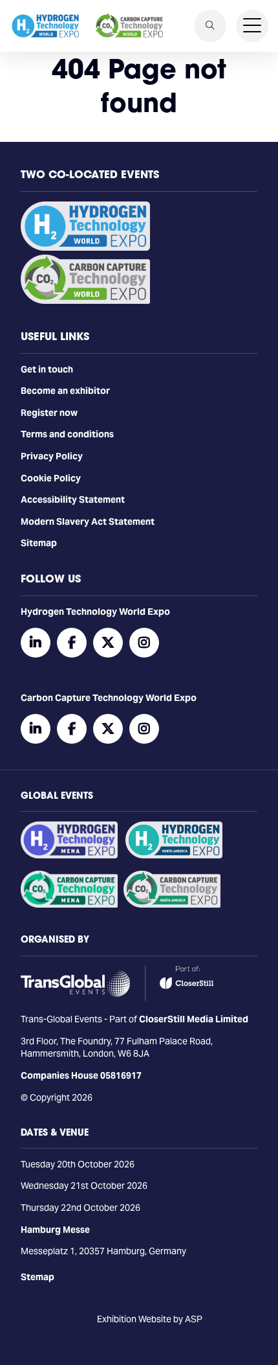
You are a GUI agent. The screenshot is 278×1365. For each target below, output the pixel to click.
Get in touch (47, 369)
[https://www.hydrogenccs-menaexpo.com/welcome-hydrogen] (69, 855)
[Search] (210, 26)
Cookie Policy (51, 478)
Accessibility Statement (73, 499)
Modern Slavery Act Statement (88, 521)
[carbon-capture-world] (85, 300)
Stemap (37, 1277)
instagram (144, 643)
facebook (72, 643)
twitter (108, 643)
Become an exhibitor (65, 390)
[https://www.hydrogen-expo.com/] (173, 855)
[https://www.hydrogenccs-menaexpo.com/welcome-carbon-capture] (69, 904)
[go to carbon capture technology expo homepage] (129, 26)
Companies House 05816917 (81, 1075)
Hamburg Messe (55, 1229)
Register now (49, 413)
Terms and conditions (67, 434)
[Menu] (252, 26)
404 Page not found (139, 85)
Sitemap (39, 543)
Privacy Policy (52, 456)
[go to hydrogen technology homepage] (45, 26)
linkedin (35, 643)
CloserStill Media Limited (193, 1019)
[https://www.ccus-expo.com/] (171, 904)
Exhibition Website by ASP (149, 1319)
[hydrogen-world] (85, 247)
